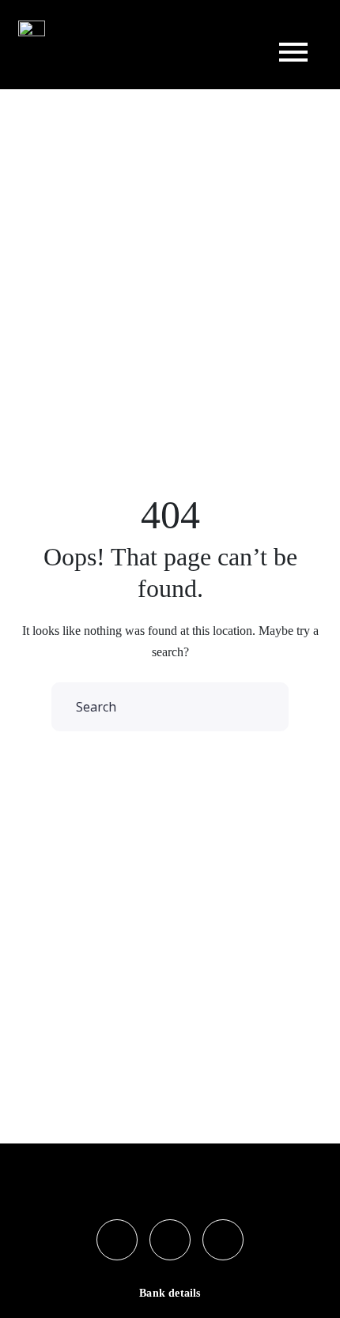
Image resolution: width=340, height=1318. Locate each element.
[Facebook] (117, 1239)
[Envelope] (223, 1239)
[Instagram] (170, 1239)
